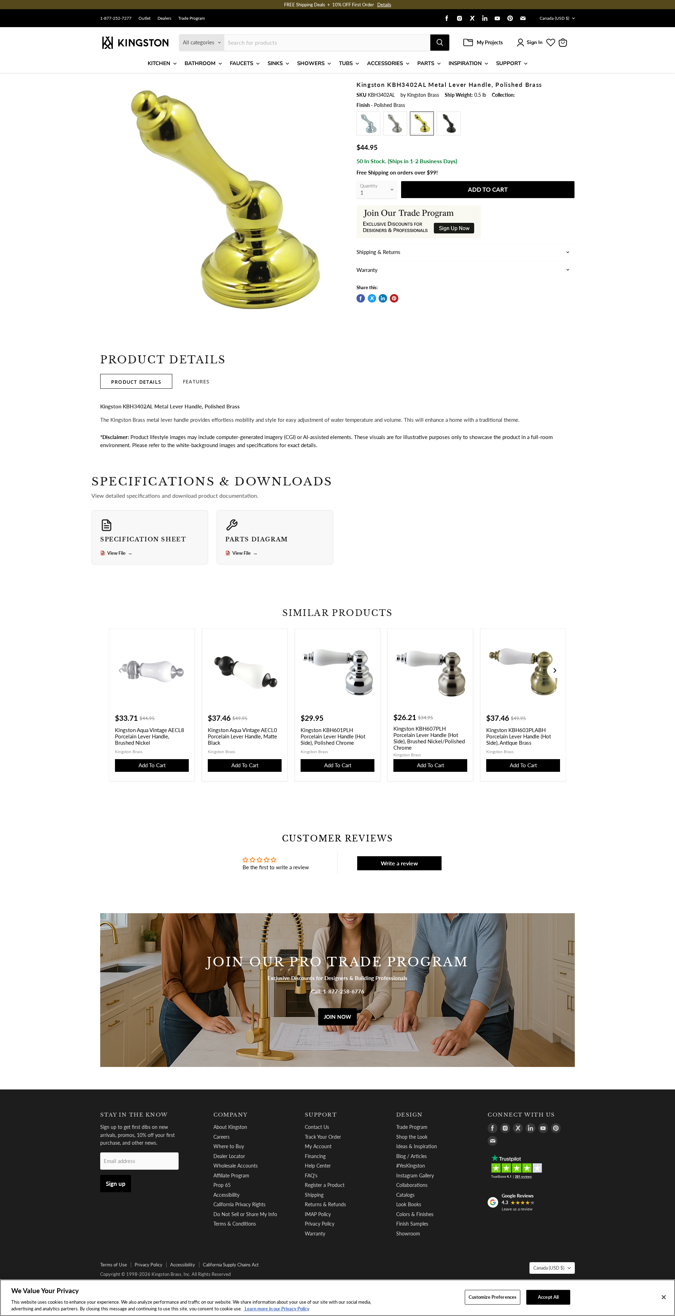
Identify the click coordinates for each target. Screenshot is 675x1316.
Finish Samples (412, 1224)
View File (120, 553)
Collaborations (412, 1185)
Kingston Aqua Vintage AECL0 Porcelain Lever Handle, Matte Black (242, 736)
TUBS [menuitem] (346, 63)
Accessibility (226, 1195)
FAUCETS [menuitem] (241, 63)
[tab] (136, 381)
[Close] (663, 1297)
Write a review (399, 863)
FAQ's (311, 1175)
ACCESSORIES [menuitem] (385, 63)
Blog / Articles (411, 1156)
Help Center (318, 1166)
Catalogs (405, 1195)
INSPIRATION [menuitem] (465, 63)
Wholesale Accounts (235, 1166)
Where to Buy (228, 1146)
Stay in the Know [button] (134, 1115)
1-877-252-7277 (115, 18)
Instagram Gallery (415, 1175)
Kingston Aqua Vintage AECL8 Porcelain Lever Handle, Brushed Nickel (149, 736)
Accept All (548, 1297)
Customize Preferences (493, 1297)
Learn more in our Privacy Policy (276, 1308)
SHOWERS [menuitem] (310, 63)
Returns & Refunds (325, 1204)
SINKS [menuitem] (275, 63)
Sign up (116, 1183)
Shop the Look (412, 1137)
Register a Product (325, 1185)
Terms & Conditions (234, 1224)
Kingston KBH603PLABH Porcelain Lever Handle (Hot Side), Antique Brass (518, 736)
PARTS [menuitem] (425, 63)
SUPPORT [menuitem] (508, 63)
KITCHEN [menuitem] (159, 63)
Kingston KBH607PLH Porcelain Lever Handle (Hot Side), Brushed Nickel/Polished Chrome (429, 738)
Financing (315, 1156)
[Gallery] (222, 203)
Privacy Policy (319, 1224)
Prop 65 (222, 1185)
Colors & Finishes (414, 1214)
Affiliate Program (231, 1175)
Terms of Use (113, 1264)
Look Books (408, 1204)
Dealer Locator (229, 1156)
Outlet (144, 18)
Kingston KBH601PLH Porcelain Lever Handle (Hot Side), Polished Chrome (333, 736)
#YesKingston (410, 1166)
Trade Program (191, 18)
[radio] (368, 123)
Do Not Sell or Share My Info (245, 1214)
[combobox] (327, 42)
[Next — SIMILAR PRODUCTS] (554, 670)
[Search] (439, 42)
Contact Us (317, 1127)
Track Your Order (323, 1137)
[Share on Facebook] (360, 298)
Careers (221, 1137)
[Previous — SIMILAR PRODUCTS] (120, 670)
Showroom (408, 1233)
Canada (554, 18)
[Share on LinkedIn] (383, 298)
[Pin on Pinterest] (394, 298)
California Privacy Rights (239, 1204)
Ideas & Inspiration (416, 1146)
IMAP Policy (318, 1214)
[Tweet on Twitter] (372, 298)
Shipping (314, 1195)
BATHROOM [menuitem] (200, 63)
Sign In (534, 42)
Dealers (164, 18)
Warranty (315, 1233)
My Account (318, 1146)
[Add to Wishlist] (333, 86)
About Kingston (230, 1127)
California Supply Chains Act (231, 1264)
